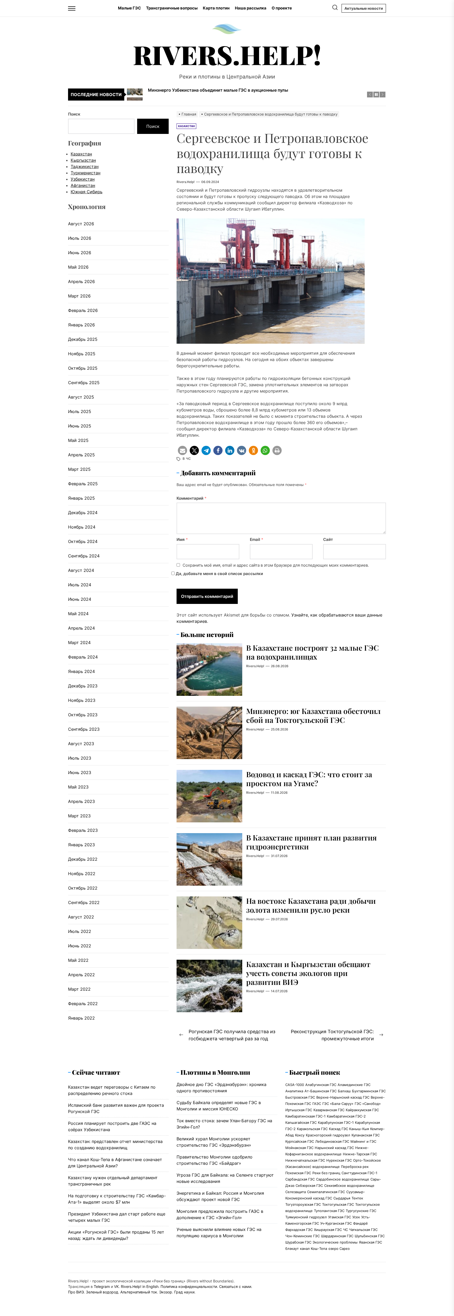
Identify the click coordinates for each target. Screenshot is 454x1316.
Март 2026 (79, 296)
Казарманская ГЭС (328, 1110)
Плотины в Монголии (215, 1072)
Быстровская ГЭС (300, 1097)
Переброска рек (355, 1166)
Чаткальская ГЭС (363, 1230)
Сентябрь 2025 (84, 382)
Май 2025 (78, 440)
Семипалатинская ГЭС (326, 1192)
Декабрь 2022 (82, 859)
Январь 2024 (81, 671)
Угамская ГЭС (339, 1217)
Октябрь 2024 (82, 541)
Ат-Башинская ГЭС (321, 1091)
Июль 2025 (79, 411)
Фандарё (360, 1223)
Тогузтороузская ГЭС (303, 1204)
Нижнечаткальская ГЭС (305, 1160)
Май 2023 (78, 787)
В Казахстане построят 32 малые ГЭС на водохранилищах (312, 652)
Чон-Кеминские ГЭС (302, 1236)
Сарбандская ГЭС (300, 1179)
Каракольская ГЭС (312, 1129)
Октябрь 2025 (82, 368)
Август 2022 (81, 917)
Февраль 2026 (83, 310)
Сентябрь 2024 (84, 555)
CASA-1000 (294, 1085)
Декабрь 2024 (82, 512)
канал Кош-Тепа (313, 1248)
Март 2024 (79, 642)
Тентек (357, 1198)
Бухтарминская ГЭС (369, 1091)
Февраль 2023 (83, 830)
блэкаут (292, 1248)
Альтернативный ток (138, 1292)
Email (256, 539)
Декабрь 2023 (82, 685)
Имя (182, 539)
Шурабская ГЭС (298, 1242)
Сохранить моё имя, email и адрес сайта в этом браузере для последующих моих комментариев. (276, 565)
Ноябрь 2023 (81, 700)
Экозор (165, 1292)
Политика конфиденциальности (189, 1286)
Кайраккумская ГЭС (362, 1110)
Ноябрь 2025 (81, 353)
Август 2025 (81, 397)
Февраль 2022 (83, 1003)
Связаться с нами (235, 1286)
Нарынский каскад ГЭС (334, 1148)
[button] (182, 450)
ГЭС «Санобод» (368, 1103)
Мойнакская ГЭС (299, 1148)
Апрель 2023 (81, 801)
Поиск (74, 114)
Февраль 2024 (83, 657)
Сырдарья (341, 1198)
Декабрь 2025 (82, 339)
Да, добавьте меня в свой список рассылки (219, 573)
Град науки (184, 1292)
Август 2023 (81, 743)
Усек (356, 1217)
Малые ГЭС (129, 8)
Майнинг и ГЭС (363, 1141)
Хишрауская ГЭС (328, 1230)
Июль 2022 (79, 931)
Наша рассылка (250, 8)
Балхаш (344, 1091)
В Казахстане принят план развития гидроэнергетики (311, 842)
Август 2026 (81, 223)
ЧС (188, 459)
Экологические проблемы (335, 1242)
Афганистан (83, 185)
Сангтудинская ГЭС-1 (359, 1173)
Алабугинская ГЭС (320, 1085)
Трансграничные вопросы (172, 8)
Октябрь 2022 (82, 888)
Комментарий (192, 498)
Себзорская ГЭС (309, 1185)
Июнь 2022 (79, 945)
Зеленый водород (102, 1292)
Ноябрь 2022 (81, 873)
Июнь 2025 (79, 426)
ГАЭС (316, 1103)
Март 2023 (79, 815)
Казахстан (81, 153)
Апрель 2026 (81, 281)
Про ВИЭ (76, 1292)
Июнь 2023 (79, 772)
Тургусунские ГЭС (361, 1211)
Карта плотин (216, 8)
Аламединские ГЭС (354, 1085)
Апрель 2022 (81, 974)
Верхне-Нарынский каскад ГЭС (342, 1097)
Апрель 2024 (81, 628)
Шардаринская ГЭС (337, 1236)
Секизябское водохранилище (349, 1185)
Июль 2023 (79, 758)
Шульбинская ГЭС (370, 1236)
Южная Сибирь (86, 191)
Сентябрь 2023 (84, 729)
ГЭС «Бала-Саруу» (337, 1103)
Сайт (328, 539)
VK (116, 1286)
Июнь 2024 (79, 599)
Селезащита (295, 1192)
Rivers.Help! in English (139, 1286)
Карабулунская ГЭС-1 (336, 1122)
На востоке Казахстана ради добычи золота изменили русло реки (311, 905)
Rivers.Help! (227, 54)
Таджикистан (85, 166)
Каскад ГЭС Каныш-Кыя (349, 1129)
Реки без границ (326, 1173)
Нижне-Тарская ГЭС (360, 1154)
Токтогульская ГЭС (338, 1204)
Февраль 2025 (83, 483)
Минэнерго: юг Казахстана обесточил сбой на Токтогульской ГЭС (313, 715)
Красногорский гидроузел (328, 1135)
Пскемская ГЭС (298, 1173)
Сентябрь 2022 (84, 902)
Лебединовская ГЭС (332, 1141)
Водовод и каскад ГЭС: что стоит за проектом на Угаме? (309, 778)
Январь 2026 (81, 324)
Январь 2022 (81, 1018)
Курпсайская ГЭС (299, 1141)
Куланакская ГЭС (366, 1135)
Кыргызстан (83, 160)
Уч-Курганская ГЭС (336, 1223)
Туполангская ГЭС (329, 1211)
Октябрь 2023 (82, 714)
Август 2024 (81, 570)
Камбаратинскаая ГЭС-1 (305, 1116)
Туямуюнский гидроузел (306, 1217)
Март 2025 (79, 469)
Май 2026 (78, 267)
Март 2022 (79, 989)
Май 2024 (78, 613)
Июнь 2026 (79, 252)
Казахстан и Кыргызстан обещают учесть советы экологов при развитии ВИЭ (308, 972)
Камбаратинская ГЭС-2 (346, 1116)
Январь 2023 (81, 844)
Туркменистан (85, 172)
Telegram (102, 1286)
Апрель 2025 (81, 454)
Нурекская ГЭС (339, 1160)
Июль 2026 (79, 238)
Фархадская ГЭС (299, 1230)
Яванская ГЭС (370, 1242)
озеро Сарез (338, 1248)
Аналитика (294, 1091)
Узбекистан (83, 178)
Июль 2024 (79, 584)
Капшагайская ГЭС (301, 1122)
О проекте (282, 8)
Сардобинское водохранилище (342, 1179)
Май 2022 (78, 960)
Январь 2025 (81, 498)
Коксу (300, 1135)
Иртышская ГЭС (298, 1110)
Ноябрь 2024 (81, 527)
